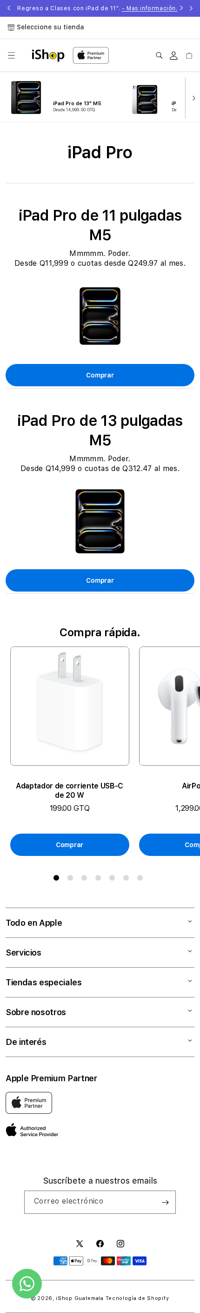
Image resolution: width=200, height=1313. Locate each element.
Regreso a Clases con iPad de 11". (97, 8)
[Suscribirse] (165, 1202)
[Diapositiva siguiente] (191, 97)
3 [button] (86, 879)
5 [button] (114, 879)
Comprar (99, 375)
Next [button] (191, 8)
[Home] (48, 55)
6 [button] (128, 879)
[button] (11, 55)
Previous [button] (8, 8)
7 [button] (142, 879)
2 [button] (72, 879)
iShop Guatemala (80, 1298)
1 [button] (58, 879)
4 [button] (100, 879)
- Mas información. (150, 8)
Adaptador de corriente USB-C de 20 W (69, 790)
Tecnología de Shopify (137, 1298)
